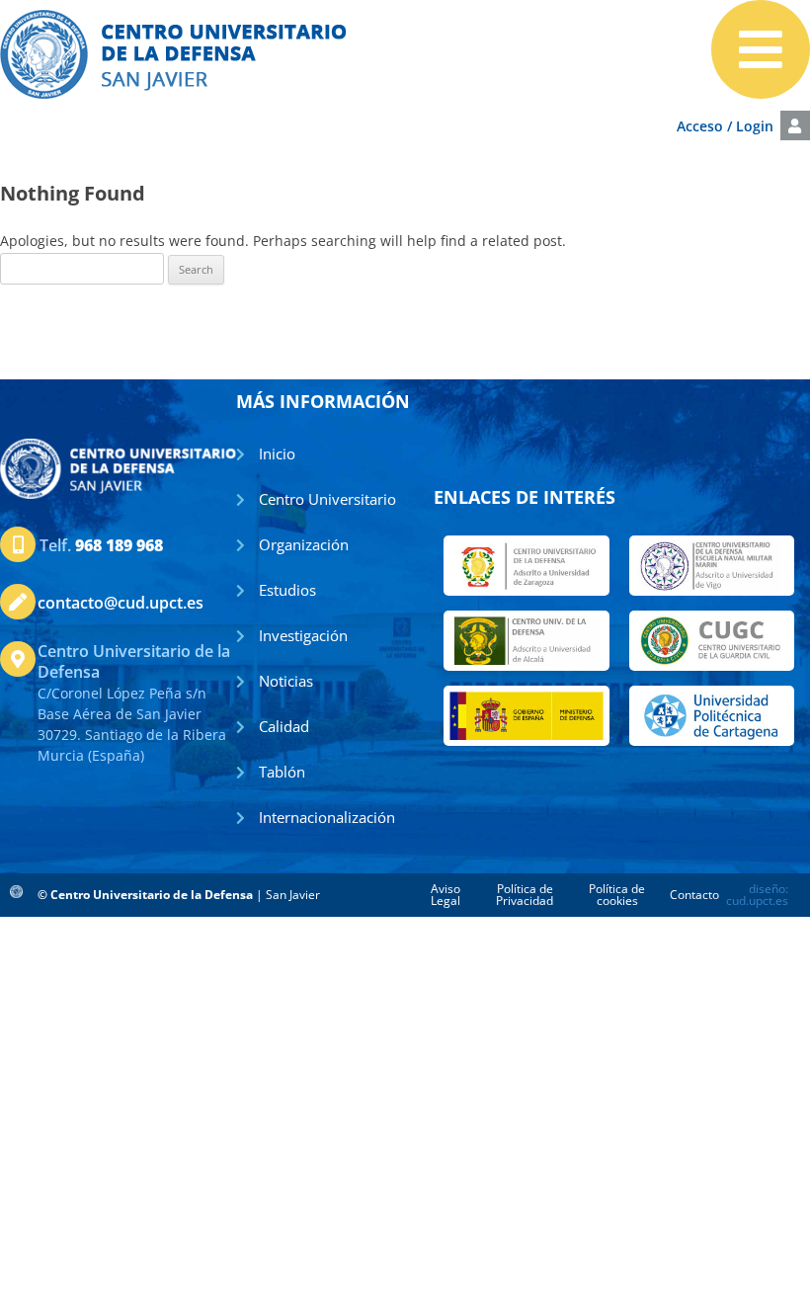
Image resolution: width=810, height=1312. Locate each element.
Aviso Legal (445, 894)
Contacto (694, 894)
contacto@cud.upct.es (120, 603)
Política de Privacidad (524, 894)
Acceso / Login (725, 126)
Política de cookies (617, 894)
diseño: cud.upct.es (757, 894)
